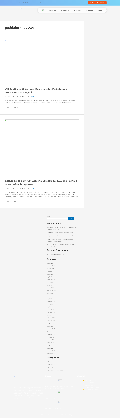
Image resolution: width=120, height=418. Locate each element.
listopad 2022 (50, 340)
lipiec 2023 (50, 326)
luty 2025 (49, 285)
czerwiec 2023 (51, 329)
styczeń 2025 (50, 287)
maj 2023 (49, 331)
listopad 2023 (50, 315)
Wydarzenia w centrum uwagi (55, 370)
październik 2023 (51, 318)
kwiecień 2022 (51, 353)
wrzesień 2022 (51, 342)
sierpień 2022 (50, 345)
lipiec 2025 (50, 274)
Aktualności (77, 10)
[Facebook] (14, 2)
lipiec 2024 (50, 293)
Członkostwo (65, 10)
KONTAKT (100, 10)
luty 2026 (49, 271)
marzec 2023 (50, 337)
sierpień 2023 (50, 323)
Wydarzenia (89, 10)
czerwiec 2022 (51, 351)
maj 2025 (49, 277)
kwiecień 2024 (51, 301)
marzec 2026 (50, 268)
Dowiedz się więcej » (12, 107)
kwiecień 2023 (51, 334)
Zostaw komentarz (11, 96)
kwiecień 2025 (51, 279)
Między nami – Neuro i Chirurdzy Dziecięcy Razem (60, 232)
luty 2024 (49, 307)
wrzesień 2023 (51, 320)
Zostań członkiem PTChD (97, 2)
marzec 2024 (50, 304)
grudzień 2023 (51, 312)
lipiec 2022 (50, 348)
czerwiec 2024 (51, 296)
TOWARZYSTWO (52, 10)
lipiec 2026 (50, 263)
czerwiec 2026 (51, 266)
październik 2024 (51, 290)
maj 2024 (49, 298)
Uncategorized (24, 96)
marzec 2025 (50, 282)
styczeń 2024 (50, 309)
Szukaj (48, 216)
